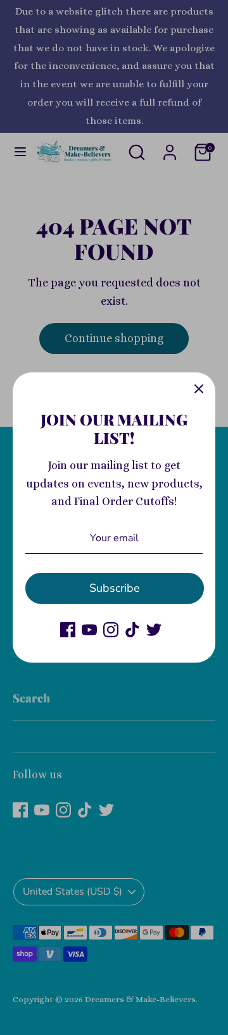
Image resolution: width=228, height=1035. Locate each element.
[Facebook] (67, 629)
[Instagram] (110, 629)
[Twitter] (154, 629)
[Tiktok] (132, 629)
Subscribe (114, 588)
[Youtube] (89, 629)
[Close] (199, 389)
